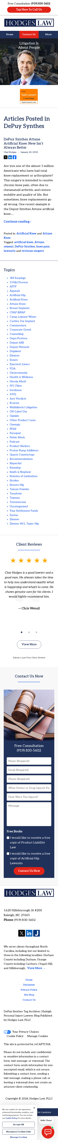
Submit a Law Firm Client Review (29, 657)
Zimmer (14, 519)
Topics (9, 270)
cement (9, 246)
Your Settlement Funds (24, 510)
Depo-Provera (18, 338)
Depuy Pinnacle (19, 347)
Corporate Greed (20, 329)
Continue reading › (17, 221)
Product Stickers (20, 446)
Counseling (16, 334)
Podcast (14, 441)
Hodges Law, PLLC (41, 1098)
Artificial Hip (18, 295)
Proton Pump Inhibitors (24, 450)
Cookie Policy (15, 1036)
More (48, 34)
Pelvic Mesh (17, 437)
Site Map (29, 994)
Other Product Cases (23, 420)
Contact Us (29, 34)
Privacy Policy (29, 990)
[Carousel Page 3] (36, 632)
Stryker (14, 480)
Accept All (18, 1124)
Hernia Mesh (18, 381)
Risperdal (15, 463)
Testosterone (18, 502)
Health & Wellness (21, 377)
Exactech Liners (20, 364)
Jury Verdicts (18, 398)
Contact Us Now (29, 676)
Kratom (14, 403)
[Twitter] (21, 933)
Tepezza (15, 497)
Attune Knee (18, 304)
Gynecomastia (18, 372)
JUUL (13, 394)
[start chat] (48, 1132)
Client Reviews (29, 544)
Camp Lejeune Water (23, 316)
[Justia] (36, 933)
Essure (14, 359)
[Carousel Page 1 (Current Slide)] (21, 632)
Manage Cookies (37, 1036)
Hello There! (46, 1120)
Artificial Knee (26, 233)
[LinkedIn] (29, 933)
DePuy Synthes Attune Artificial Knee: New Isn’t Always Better (23, 143)
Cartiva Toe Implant (22, 321)
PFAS (13, 428)
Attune (39, 242)
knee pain (43, 246)
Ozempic (15, 424)
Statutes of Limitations (23, 476)
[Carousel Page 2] (29, 632)
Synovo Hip (17, 484)
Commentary (18, 325)
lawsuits (9, 251)
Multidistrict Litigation (23, 407)
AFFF (13, 286)
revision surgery (33, 251)
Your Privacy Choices (25, 1031)
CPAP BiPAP (17, 312)
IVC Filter (16, 385)
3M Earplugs (18, 278)
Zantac (14, 515)
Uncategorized (19, 506)
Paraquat (15, 433)
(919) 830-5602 (25, 920)
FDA (12, 368)
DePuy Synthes (25, 246)
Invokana (16, 390)
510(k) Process (19, 282)
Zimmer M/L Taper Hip (24, 523)
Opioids (14, 415)
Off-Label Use (18, 411)
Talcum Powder (19, 489)
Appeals (15, 290)
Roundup (15, 467)
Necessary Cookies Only (18, 1131)
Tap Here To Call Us (29, 9)
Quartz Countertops (22, 454)
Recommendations (21, 459)
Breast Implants (20, 308)
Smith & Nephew (20, 472)
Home (9, 34)
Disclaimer (29, 984)
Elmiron (14, 355)
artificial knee (23, 242)
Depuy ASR (17, 342)
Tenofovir (16, 493)
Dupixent (15, 351)
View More (29, 644)
